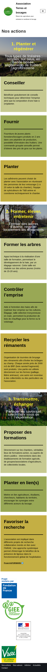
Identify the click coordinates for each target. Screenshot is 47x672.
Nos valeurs (17, 665)
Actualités (37, 665)
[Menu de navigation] (42, 11)
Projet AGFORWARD (12, 563)
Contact (5, 668)
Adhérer (27, 665)
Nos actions (6, 665)
